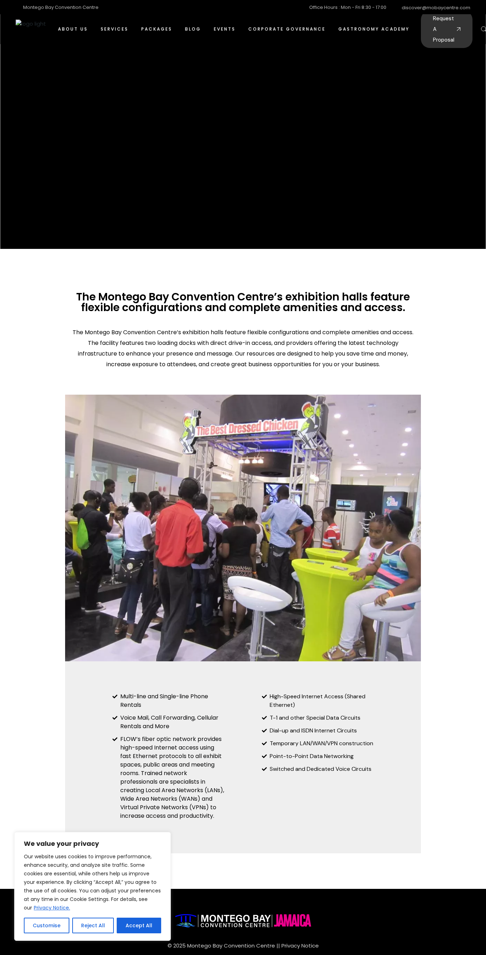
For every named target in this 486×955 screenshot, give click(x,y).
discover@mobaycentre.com (436, 7)
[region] (92, 886)
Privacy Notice (300, 945)
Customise (46, 925)
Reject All (93, 925)
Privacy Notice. (52, 907)
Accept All (139, 925)
